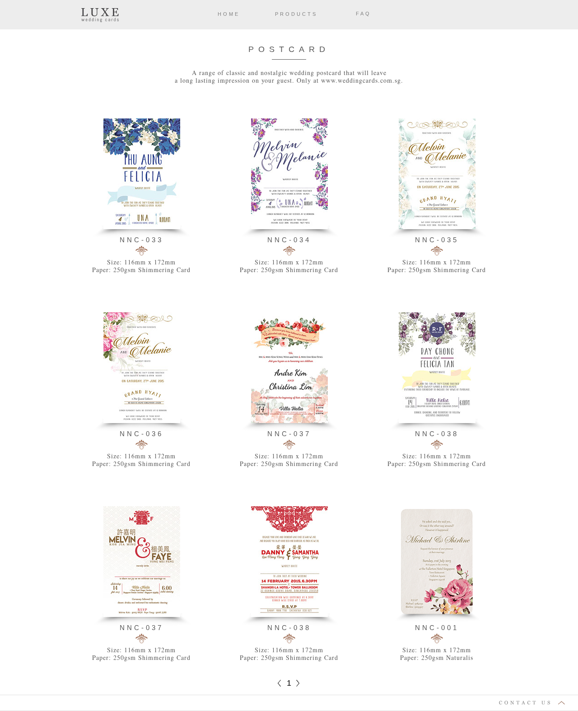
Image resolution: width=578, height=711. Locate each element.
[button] (289, 703)
